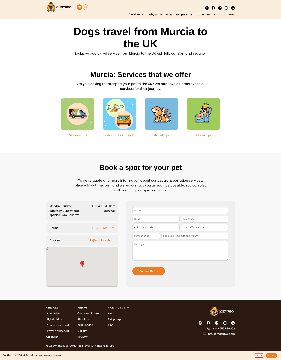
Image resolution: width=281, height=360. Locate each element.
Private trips (203, 135)
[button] (82, 264)
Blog (169, 14)
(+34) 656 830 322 (103, 228)
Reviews (82, 337)
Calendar (204, 14)
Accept (271, 355)
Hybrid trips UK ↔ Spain (119, 135)
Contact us (116, 307)
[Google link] (233, 8)
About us (83, 319)
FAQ (217, 14)
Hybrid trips (54, 319)
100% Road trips (77, 135)
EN (79, 7)
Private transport (58, 331)
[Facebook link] (213, 8)
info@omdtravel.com (101, 240)
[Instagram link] (207, 8)
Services (134, 14)
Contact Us (146, 271)
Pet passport (185, 14)
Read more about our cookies (48, 355)
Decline (258, 355)
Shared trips (161, 135)
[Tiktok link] (220, 8)
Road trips (53, 313)
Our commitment (88, 313)
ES (85, 7)
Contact (229, 14)
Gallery (82, 331)
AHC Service (85, 325)
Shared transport (58, 325)
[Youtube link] (226, 8)
